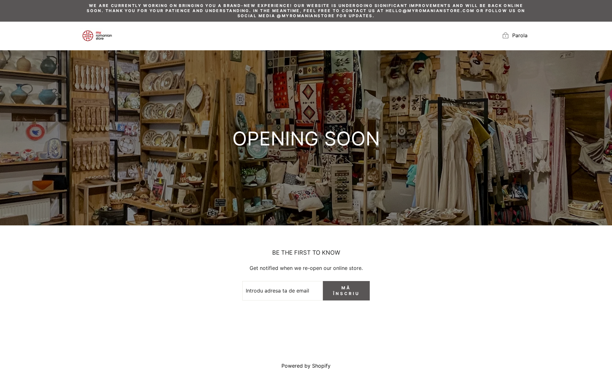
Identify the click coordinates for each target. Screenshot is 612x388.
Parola (520, 35)
